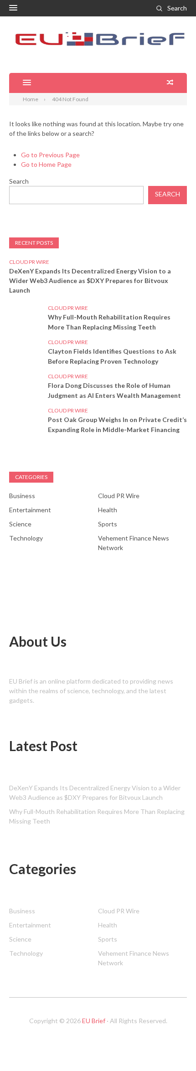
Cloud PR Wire (29, 261)
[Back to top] (170, 1045)
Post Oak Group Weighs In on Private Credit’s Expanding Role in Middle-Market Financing (117, 424)
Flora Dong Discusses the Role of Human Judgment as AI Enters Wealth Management (114, 390)
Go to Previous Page (50, 155)
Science (20, 524)
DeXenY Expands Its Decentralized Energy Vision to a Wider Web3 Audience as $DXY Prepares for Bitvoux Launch (90, 280)
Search (177, 8)
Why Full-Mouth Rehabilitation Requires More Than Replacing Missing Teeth (109, 322)
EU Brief (93, 1021)
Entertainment (30, 510)
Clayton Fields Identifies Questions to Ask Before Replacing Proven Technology (112, 356)
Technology (26, 538)
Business (22, 495)
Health (107, 510)
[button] (13, 8)
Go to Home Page (46, 164)
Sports (107, 524)
